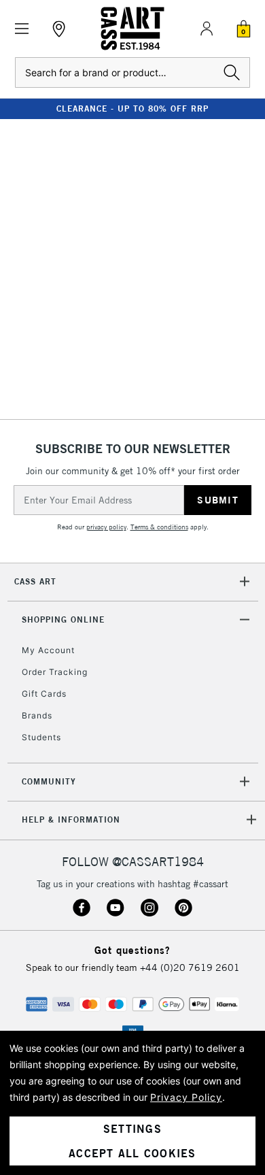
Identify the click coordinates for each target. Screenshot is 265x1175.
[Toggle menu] (22, 29)
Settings (132, 1129)
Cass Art (35, 581)
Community (49, 781)
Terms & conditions (159, 527)
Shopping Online (63, 619)
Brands (37, 715)
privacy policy (106, 527)
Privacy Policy (186, 1097)
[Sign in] (206, 28)
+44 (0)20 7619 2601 (190, 967)
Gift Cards (44, 694)
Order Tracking (55, 672)
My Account (48, 650)
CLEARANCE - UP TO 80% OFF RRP (132, 108)
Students (41, 737)
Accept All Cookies (132, 1153)
